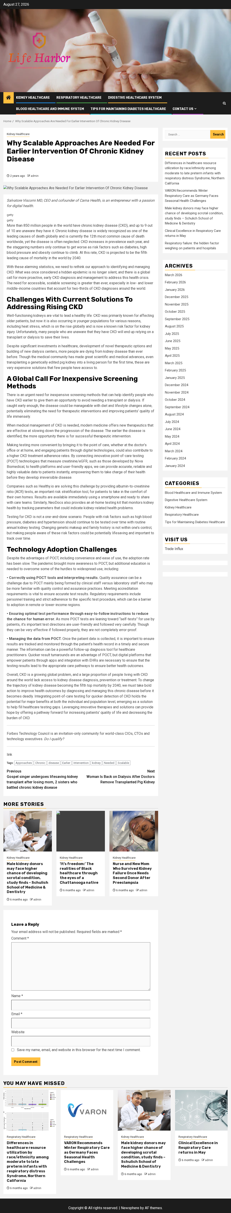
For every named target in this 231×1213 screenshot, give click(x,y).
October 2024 (175, 400)
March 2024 (173, 451)
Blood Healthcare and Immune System (50, 109)
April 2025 (172, 356)
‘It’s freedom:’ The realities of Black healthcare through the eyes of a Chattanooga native (79, 873)
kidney (96, 763)
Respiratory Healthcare (79, 98)
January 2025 (175, 378)
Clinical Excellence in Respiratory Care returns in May (198, 1148)
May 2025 (172, 348)
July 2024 (172, 422)
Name (17, 996)
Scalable (123, 763)
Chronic (40, 763)
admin (35, 175)
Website (18, 1032)
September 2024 (177, 407)
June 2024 (172, 429)
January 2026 (175, 290)
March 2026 (173, 275)
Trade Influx (174, 549)
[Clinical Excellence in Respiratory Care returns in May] (201, 1110)
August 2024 (174, 414)
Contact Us (183, 109)
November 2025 (176, 304)
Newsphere (130, 1208)
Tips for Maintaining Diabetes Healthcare (128, 109)
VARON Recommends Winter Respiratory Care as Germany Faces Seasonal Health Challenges (191, 196)
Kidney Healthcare (33, 98)
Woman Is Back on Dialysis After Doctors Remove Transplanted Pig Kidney (120, 776)
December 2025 (176, 297)
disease (54, 763)
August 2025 (174, 326)
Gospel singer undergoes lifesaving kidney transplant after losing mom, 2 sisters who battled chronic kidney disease (42, 779)
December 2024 (176, 385)
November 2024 (176, 392)
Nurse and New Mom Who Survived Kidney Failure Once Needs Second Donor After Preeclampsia (132, 873)
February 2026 (175, 282)
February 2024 (175, 458)
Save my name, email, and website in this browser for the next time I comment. (79, 1050)
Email (16, 1014)
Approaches (24, 763)
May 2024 (172, 436)
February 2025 (175, 370)
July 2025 (172, 334)
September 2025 (177, 319)
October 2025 (175, 312)
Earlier (66, 763)
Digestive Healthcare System (135, 98)
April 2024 (172, 444)
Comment (20, 938)
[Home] (8, 98)
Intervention (81, 763)
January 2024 (175, 466)
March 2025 (173, 363)
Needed (109, 763)
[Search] (224, 103)
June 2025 (172, 341)
